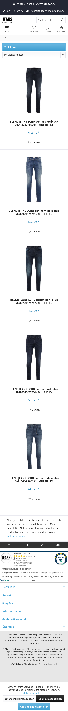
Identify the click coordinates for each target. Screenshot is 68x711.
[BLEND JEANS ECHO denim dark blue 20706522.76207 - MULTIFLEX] (34, 268)
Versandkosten (54, 649)
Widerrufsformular (51, 637)
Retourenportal (35, 634)
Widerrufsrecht (12, 640)
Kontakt (58, 634)
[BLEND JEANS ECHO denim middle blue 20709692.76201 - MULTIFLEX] (34, 179)
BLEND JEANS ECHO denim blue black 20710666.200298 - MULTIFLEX (34, 123)
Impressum (34, 643)
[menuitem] (61, 29)
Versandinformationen (34, 660)
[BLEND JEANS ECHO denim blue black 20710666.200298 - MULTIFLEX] (34, 90)
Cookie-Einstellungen (15, 634)
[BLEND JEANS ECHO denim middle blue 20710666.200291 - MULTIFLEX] (34, 446)
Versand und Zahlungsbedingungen (24, 637)
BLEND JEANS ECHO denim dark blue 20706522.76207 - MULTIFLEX (34, 301)
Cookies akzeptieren (50, 698)
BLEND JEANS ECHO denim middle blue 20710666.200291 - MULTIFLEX (34, 479)
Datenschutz (27, 640)
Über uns (48, 634)
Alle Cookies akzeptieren (34, 706)
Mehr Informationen (34, 693)
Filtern (11, 47)
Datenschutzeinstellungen (19, 698)
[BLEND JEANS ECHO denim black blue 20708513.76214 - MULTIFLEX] (34, 357)
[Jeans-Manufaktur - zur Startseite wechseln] (17, 20)
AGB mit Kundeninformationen (49, 640)
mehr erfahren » (16, 536)
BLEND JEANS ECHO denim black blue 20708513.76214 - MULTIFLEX (34, 390)
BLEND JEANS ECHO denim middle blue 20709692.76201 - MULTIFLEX (34, 212)
